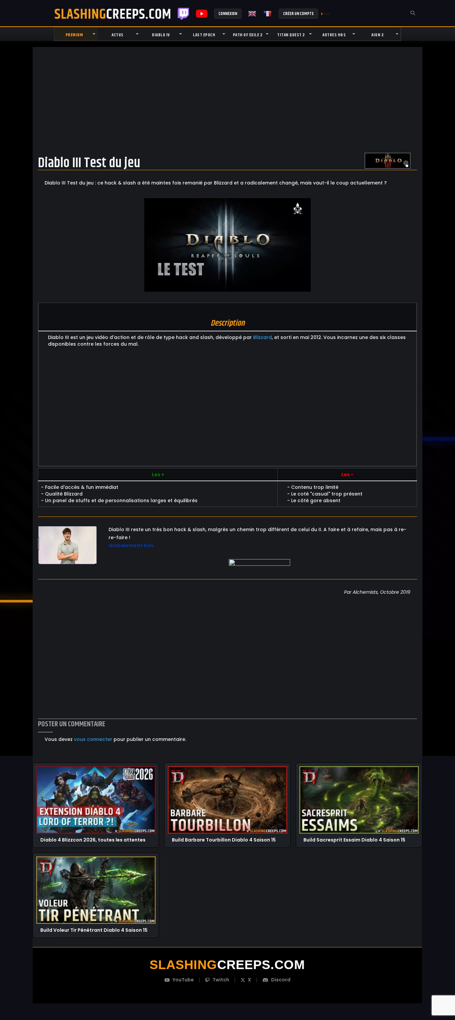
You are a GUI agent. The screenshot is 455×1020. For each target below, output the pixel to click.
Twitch (183, 13)
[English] (252, 13)
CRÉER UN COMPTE (298, 13)
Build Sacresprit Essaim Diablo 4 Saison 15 (354, 840)
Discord (280, 979)
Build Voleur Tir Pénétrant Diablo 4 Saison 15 (94, 930)
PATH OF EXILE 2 (247, 35)
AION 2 (377, 35)
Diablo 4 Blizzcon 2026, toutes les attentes (93, 840)
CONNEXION (228, 13)
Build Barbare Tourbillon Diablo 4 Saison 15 (224, 840)
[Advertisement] (227, 99)
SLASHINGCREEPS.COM (112, 13)
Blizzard (262, 337)
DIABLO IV (161, 35)
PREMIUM (74, 35)
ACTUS (118, 35)
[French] (267, 13)
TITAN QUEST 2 (291, 35)
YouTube (183, 979)
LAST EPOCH (204, 35)
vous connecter (93, 739)
